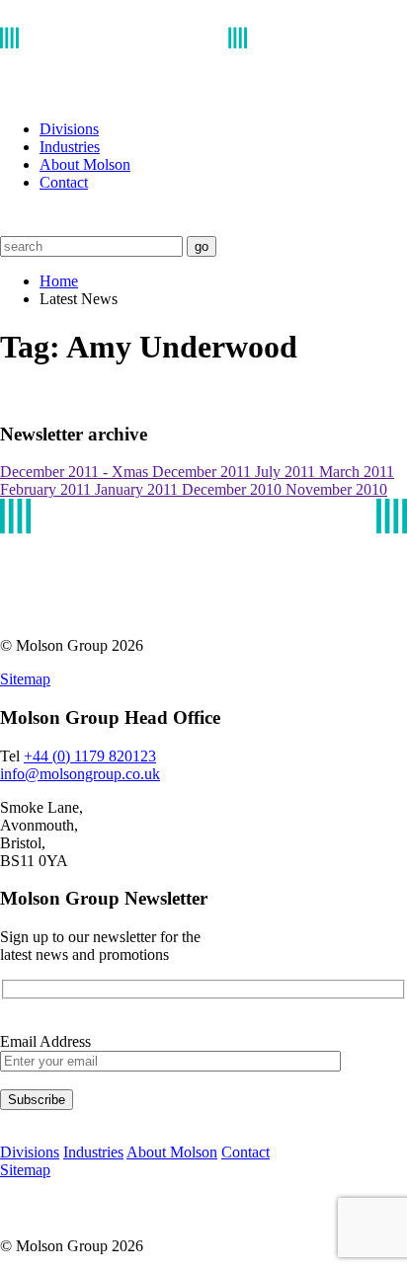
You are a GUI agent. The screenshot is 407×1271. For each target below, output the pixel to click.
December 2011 (203, 471)
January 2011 (138, 489)
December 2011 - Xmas (76, 471)
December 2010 (233, 489)
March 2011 (356, 471)
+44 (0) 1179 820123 (90, 756)
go (201, 246)
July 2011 (287, 471)
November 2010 (336, 489)
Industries (70, 146)
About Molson (85, 164)
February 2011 (47, 489)
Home (59, 281)
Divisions (69, 128)
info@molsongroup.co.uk (80, 773)
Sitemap (25, 679)
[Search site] (12, 226)
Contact (64, 182)
